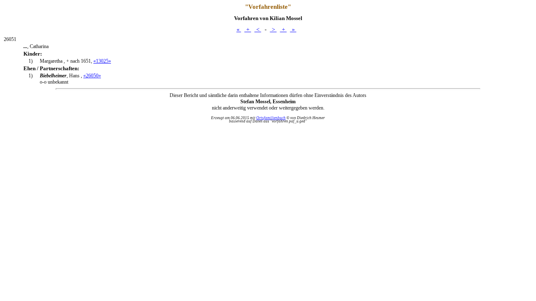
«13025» (102, 61)
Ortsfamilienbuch (271, 118)
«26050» (92, 76)
